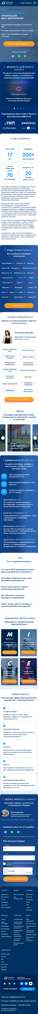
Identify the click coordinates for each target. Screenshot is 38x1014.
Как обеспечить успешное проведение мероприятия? (13, 596)
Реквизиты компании (8, 1005)
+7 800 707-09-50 (26, 3)
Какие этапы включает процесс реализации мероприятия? (15, 587)
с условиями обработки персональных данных (20, 863)
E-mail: (6, 854)
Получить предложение (15, 879)
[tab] (14, 108)
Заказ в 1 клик (27, 989)
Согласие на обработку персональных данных (18, 1001)
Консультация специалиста (19, 44)
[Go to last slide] (3, 438)
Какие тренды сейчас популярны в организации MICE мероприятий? (16, 605)
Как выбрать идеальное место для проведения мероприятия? (16, 579)
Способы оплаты (24, 1005)
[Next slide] (35, 438)
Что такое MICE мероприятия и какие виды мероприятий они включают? (17, 570)
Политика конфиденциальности (13, 997)
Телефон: (7, 845)
